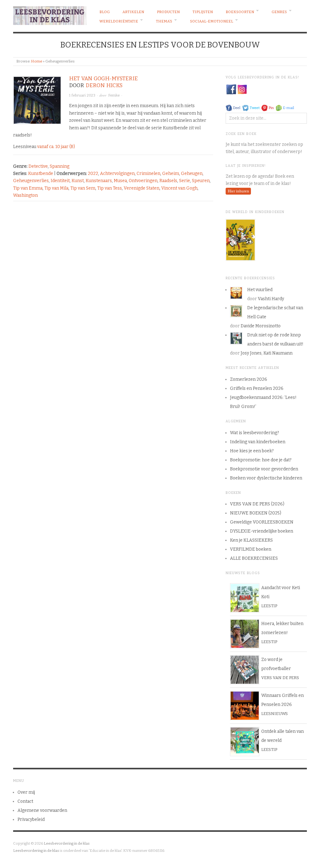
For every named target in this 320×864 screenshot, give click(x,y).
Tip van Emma (27, 188)
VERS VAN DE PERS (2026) (257, 504)
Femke (114, 95)
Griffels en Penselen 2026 (256, 388)
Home (36, 61)
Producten (168, 12)
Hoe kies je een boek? (252, 451)
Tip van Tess (109, 188)
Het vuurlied (259, 289)
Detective (38, 166)
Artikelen (133, 12)
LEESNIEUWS (274, 713)
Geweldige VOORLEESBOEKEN (261, 522)
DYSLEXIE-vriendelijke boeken (261, 531)
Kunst (78, 180)
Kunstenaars (99, 180)
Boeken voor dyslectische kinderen (266, 478)
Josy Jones (251, 353)
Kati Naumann (277, 353)
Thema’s (164, 21)
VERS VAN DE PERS (280, 677)
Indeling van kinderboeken (257, 441)
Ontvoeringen (143, 180)
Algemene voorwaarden (42, 810)
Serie (184, 180)
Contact (25, 801)
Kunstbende (40, 173)
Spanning (59, 166)
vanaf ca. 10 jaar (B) (56, 146)
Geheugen (191, 173)
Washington (25, 195)
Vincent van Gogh (179, 188)
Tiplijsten (202, 12)
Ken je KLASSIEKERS (251, 540)
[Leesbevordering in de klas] (50, 14)
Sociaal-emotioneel (211, 21)
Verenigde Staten (141, 188)
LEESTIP (269, 605)
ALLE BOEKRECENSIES (254, 558)
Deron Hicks (104, 85)
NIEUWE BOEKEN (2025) (255, 513)
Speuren (201, 180)
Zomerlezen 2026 (248, 379)
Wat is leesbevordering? (254, 432)
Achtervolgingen (117, 173)
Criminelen (148, 173)
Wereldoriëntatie (118, 21)
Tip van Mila (56, 188)
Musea (120, 180)
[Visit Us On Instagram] (242, 89)
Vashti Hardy (271, 298)
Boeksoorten (240, 12)
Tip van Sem (82, 188)
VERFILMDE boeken (250, 549)
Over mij (26, 792)
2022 (93, 173)
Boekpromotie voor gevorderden (264, 469)
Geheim (170, 173)
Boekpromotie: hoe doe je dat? (261, 460)
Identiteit (60, 180)
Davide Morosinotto (261, 326)
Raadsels (168, 180)
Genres (279, 12)
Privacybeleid (31, 819)
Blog (104, 12)
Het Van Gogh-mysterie (103, 78)
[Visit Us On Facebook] (231, 89)
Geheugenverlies (31, 180)
